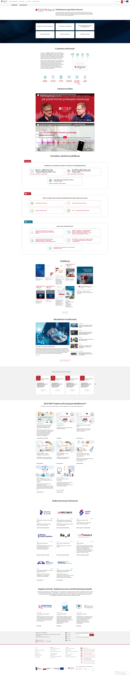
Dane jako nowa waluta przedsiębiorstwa (45, 346)
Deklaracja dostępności (88, 653)
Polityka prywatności (87, 658)
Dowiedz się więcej (34, 174)
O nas (119, 1)
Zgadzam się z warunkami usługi (81, 637)
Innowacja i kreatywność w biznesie (79, 203)
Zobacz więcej (65, 312)
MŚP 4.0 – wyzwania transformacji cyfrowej (80, 210)
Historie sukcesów (35, 1)
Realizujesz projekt (14, 4)
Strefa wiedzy (22, 1)
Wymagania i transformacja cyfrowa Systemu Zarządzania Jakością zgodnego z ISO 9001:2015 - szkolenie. (45, 232)
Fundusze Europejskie (13, 1)
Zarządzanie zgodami (87, 659)
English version (86, 648)
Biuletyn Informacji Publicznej (89, 650)
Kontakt (116, 1)
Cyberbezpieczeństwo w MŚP (41, 210)
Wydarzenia (29, 1)
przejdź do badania (43, 174)
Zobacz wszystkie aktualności (65, 360)
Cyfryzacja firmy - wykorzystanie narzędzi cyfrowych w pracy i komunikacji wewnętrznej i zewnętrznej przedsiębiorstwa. (82, 240)
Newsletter (87, 637)
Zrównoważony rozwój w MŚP (41, 203)
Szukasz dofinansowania (23, 4)
